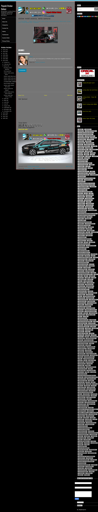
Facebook (42, 62)
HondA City (82, 400)
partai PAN (89, 284)
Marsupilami (82, 318)
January (6, 62)
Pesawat (81, 294)
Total (89, 363)
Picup (86, 417)
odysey (88, 451)
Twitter (37, 62)
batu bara (82, 438)
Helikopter (82, 291)
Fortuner (89, 195)
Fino (91, 343)
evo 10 (81, 372)
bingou (81, 331)
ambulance (82, 279)
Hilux (80, 144)
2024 (4, 116)
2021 (4, 60)
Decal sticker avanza (9, 83)
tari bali (88, 468)
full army (82, 220)
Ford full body (83, 289)
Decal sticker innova (85, 234)
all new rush (91, 245)
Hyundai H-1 (82, 348)
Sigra (80, 158)
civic (87, 331)
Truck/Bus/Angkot (90, 325)
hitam (80, 377)
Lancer (88, 350)
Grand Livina (90, 314)
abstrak (81, 367)
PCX (80, 267)
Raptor (81, 228)
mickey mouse (83, 449)
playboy (81, 458)
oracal (81, 261)
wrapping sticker (84, 225)
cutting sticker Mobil (85, 134)
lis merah (88, 304)
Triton (94, 146)
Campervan (82, 287)
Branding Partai (83, 188)
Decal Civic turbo (23, 129)
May (5, 100)
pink (80, 454)
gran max (89, 207)
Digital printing (83, 137)
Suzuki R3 (81, 363)
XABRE (87, 436)
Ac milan (81, 384)
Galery (4, 31)
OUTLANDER (93, 414)
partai (81, 284)
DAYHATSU (81, 217)
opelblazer (82, 453)
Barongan (93, 313)
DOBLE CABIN (82, 190)
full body (82, 230)
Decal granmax (7, 71)
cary (93, 441)
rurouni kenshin (83, 459)
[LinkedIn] (84, 16)
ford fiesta (82, 373)
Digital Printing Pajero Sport (87, 213)
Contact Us (5, 28)
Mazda (92, 242)
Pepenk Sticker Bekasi (33, 166)
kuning (81, 304)
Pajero (88, 141)
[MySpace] (92, 16)
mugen (81, 451)
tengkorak (93, 470)
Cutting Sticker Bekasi (50, 21)
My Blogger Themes (40, 168)
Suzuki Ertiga (83, 299)
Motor (93, 137)
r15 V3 (80, 309)
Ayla (80, 153)
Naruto (90, 411)
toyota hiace (90, 223)
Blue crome (88, 340)
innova (89, 196)
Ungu (80, 436)
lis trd (81, 335)
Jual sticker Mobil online (86, 185)
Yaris (80, 180)
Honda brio (89, 198)
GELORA (81, 345)
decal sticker (83, 149)
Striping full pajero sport (89, 83)
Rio (80, 296)
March (6, 66)
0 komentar (36, 22)
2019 (4, 57)
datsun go (88, 200)
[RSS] (81, 16)
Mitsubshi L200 (83, 320)
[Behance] (85, 16)
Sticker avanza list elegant (8, 89)
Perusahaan (92, 293)
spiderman (82, 463)
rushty (81, 271)
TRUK (80, 325)
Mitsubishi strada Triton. (86, 215)
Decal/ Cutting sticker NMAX (90, 104)
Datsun (92, 173)
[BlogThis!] (20, 50)
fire (87, 372)
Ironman (91, 348)
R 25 (80, 360)
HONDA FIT (82, 240)
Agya (80, 154)
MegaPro (81, 353)
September (7, 107)
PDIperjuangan (89, 358)
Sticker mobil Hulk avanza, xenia (8, 96)
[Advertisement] (45, 111)
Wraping (81, 142)
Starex (81, 424)
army (86, 153)
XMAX (87, 365)
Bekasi (34, 21)
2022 (4, 113)
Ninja (86, 154)
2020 (4, 59)
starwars (89, 466)
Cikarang (81, 389)
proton (89, 458)
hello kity (82, 212)
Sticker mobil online (85, 257)
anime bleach (91, 367)
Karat (91, 266)
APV (91, 193)
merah (81, 223)
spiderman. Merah (84, 465)
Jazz (90, 168)
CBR (92, 154)
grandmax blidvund (84, 222)
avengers (89, 330)
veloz (80, 336)
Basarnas (90, 286)
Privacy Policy (6, 41)
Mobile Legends (83, 355)
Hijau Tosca (91, 397)
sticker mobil (90, 136)
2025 (4, 118)
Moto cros (82, 293)
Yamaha (81, 156)
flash (93, 372)
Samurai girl (82, 323)
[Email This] (19, 50)
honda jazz (82, 168)
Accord (81, 338)
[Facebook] (77, 16)
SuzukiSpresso (83, 434)
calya (88, 156)
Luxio (86, 158)
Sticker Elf (89, 424)
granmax (93, 175)
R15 (93, 255)
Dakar (90, 287)
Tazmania (93, 434)
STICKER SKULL (91, 422)
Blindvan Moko (83, 262)
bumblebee (82, 249)
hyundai (94, 443)
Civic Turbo (91, 389)
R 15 (95, 419)
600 (88, 382)
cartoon (81, 370)
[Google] (97, 16)
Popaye (81, 419)
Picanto (87, 267)
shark (91, 380)
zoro (87, 475)
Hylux (80, 402)
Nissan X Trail (89, 357)
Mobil (65, 21)
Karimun (81, 203)
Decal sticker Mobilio (85, 392)
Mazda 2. (88, 352)
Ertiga (81, 198)
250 (87, 336)
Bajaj (88, 384)
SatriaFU (81, 298)
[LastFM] (90, 16)
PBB (80, 358)
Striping (81, 196)
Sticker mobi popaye (85, 427)
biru (80, 439)
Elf (80, 394)
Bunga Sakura (83, 264)
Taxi (93, 277)
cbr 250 (89, 235)
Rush (80, 200)
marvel (92, 259)
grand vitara (83, 333)
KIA (86, 242)
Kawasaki (88, 151)
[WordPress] (93, 16)
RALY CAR (92, 360)
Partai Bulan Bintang (85, 321)
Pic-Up (80, 277)
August (6, 106)
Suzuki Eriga (82, 433)
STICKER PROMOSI (89, 296)
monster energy (84, 254)
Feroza (86, 394)
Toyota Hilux (83, 164)
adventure (82, 301)
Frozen (94, 394)
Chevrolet (90, 271)
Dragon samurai (83, 272)
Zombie (89, 228)
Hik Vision (81, 399)
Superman (90, 298)
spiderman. (82, 237)
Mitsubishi (82, 139)
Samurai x (89, 203)
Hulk (80, 193)
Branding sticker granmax (8, 68)
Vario (93, 326)
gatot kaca (91, 303)
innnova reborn (83, 250)
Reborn (81, 362)
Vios (88, 166)
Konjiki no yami (83, 406)
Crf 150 (92, 390)
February (6, 64)
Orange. (81, 416)
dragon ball (82, 259)
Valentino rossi (83, 326)
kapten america (83, 448)
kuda (91, 333)
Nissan (92, 276)
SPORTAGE (89, 362)
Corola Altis (82, 390)
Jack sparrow (90, 402)
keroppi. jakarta (84, 252)
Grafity (81, 235)
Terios (81, 207)
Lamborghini (82, 407)
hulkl (86, 443)
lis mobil (81, 205)
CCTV (93, 385)
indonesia (81, 176)
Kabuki (81, 350)
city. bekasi (91, 370)
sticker (81, 232)
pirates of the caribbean (86, 456)
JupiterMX (82, 404)
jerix (87, 444)
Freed (80, 255)
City (91, 264)
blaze (90, 279)
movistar (93, 449)
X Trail (81, 365)
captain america (83, 441)
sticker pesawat (90, 311)
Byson (87, 385)
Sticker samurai (25, 22)
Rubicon (81, 422)
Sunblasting (82, 431)
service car (82, 380)
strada (81, 166)
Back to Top (69, 166)
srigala (81, 466)
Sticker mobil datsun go (10, 76)
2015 (4, 50)
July (5, 104)
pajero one (82, 169)
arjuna (94, 436)
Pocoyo (89, 294)
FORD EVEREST (83, 343)
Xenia (31, 22)
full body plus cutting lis (86, 375)
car (95, 257)
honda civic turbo (91, 377)
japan (80, 444)
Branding (89, 148)
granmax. (81, 282)
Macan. (81, 352)
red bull (81, 286)
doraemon (92, 210)
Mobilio (93, 320)
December (6, 111)
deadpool (82, 303)
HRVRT (93, 395)
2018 (4, 55)
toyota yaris (83, 471)
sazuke (94, 459)
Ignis (80, 242)
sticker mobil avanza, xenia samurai (9, 92)
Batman (81, 195)
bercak (90, 438)
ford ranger (82, 173)
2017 (4, 53)
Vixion (88, 328)
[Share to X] (22, 50)
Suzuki (81, 151)
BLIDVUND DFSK (91, 338)
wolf (80, 475)
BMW (88, 202)
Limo (80, 276)
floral (88, 218)
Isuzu (93, 272)
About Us (4, 21)
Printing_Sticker (84, 244)
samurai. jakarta (90, 309)
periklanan (90, 308)
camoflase (88, 180)
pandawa (81, 308)
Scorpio (92, 323)
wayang (93, 186)
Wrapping (90, 142)
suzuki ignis (82, 208)
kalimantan (82, 446)
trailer (81, 473)
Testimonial (5, 34)
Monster (93, 355)
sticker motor (83, 171)
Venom (81, 328)
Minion (90, 227)
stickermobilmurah (84, 239)
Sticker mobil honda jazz (10, 78)
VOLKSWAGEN (82, 269)
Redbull (88, 421)
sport (94, 465)
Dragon (81, 314)
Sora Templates (28, 168)
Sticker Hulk (82, 426)
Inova (87, 255)
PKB (80, 417)
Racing (81, 421)
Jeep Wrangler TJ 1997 (85, 274)
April (5, 98)
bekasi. (91, 269)
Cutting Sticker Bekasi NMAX (87, 341)
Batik (80, 340)
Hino (89, 399)
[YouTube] (95, 16)
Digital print (82, 161)
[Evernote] (89, 16)
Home (3, 18)
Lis (85, 193)
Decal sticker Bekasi (85, 191)
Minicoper (82, 411)
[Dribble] (82, 16)
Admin (31, 57)
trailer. (89, 473)
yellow (81, 382)
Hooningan (91, 347)
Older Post (70, 95)
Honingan (81, 347)
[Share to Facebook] (23, 50)
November (6, 109)
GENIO (88, 345)
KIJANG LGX (91, 404)
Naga (80, 357)
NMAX (92, 153)
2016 (4, 51)
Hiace (89, 240)
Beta (80, 385)
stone (81, 468)
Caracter (82, 387)
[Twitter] (79, 16)
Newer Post (21, 95)
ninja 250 (81, 202)
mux (87, 335)
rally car (89, 261)
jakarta (61, 21)
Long (90, 407)
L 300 (85, 316)
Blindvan (89, 205)
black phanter (83, 247)
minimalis (90, 230)
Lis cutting (82, 227)
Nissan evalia (82, 414)
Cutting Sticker (40, 21)
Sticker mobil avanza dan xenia (9, 86)
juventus (90, 282)
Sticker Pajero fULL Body (89, 118)
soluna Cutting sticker (86, 461)
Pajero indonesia (84, 146)
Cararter (91, 387)
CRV (88, 232)
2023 (4, 115)
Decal (57, 21)
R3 (85, 360)
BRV (86, 313)
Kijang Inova (82, 210)
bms (90, 368)
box (80, 281)
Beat (95, 384)
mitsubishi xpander (84, 306)
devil (80, 443)
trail (91, 471)
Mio (86, 276)
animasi (81, 330)
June (5, 102)
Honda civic (92, 400)
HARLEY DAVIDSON (84, 395)
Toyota (90, 139)
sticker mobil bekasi (85, 163)
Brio (92, 171)
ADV (93, 382)
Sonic (87, 277)
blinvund (91, 301)
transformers (83, 186)
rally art (82, 379)
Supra (91, 431)
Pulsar (88, 419)
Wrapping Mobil (83, 175)
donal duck (88, 281)
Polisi (92, 417)
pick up (94, 254)
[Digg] (87, 16)
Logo (90, 291)
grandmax (93, 149)
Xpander (81, 245)
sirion (80, 311)
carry (81, 218)
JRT (80, 316)
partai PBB (92, 453)
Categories (5, 25)
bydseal (87, 439)
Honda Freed (82, 266)
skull (93, 335)
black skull (82, 368)
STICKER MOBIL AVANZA (10, 81)
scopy (91, 208)
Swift (89, 217)
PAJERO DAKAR (89, 144)
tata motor (82, 470)
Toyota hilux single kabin (86, 178)
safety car (91, 379)
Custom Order (6, 37)
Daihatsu (81, 181)
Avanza (30, 21)
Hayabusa (81, 397)
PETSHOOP (90, 416)
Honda (81, 141)
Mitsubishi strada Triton (86, 183)
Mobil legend (91, 353)
